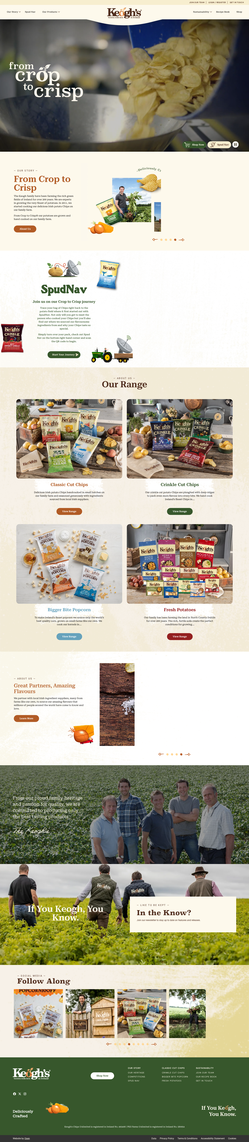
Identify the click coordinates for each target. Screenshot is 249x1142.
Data (153, 1138)
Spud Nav (30, 12)
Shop (239, 12)
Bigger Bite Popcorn (175, 1076)
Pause (235, 144)
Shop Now (198, 144)
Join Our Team (196, 2)
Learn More (26, 718)
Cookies (232, 1138)
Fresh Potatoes (172, 1080)
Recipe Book (223, 12)
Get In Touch (237, 2)
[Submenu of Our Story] (19, 12)
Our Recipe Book (206, 1076)
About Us (25, 229)
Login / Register (217, 2)
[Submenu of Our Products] (59, 12)
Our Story (12, 12)
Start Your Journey (63, 354)
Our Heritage (136, 1072)
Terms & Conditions (187, 1138)
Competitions (136, 1076)
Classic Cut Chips (173, 1068)
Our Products (49, 12)
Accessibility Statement (213, 1138)
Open (27, 1138)
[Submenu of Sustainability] (211, 12)
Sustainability (201, 12)
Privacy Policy (167, 1138)
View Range (69, 511)
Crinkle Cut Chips (173, 1072)
